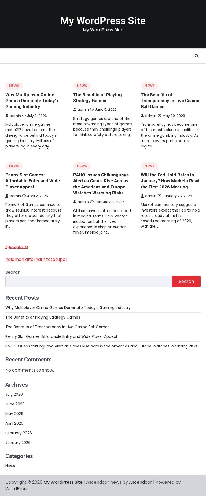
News (14, 85)
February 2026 (18, 433)
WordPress (16, 489)
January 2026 (18, 442)
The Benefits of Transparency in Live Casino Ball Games (170, 100)
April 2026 (14, 423)
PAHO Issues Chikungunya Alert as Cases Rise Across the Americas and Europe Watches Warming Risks (101, 346)
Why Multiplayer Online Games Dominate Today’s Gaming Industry (31, 100)
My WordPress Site (103, 21)
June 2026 (15, 404)
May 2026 (14, 413)
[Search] (197, 56)
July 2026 (14, 394)
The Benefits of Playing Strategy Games (42, 317)
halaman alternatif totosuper (36, 259)
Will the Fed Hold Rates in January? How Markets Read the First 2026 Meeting (170, 181)
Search (12, 272)
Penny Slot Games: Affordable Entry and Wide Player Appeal (32, 181)
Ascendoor (140, 482)
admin (15, 115)
